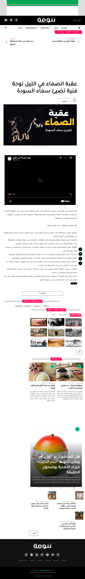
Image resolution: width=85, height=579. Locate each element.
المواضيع (55, 560)
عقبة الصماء (19, 306)
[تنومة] (42, 546)
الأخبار (68, 32)
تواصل (32, 560)
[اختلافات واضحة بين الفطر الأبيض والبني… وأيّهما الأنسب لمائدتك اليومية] (79, 495)
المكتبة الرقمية (31, 28)
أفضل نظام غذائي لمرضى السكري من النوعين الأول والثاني (39, 506)
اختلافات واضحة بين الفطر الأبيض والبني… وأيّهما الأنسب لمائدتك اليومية (66, 506)
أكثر (53, 315)
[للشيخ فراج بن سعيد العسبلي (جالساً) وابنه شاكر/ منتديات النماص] (56, 322)
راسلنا (20, 28)
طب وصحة (79, 383)
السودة (37, 306)
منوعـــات (61, 32)
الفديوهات (48, 560)
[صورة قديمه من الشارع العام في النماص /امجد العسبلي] (56, 342)
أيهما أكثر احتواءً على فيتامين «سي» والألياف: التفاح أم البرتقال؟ (67, 526)
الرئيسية (77, 20)
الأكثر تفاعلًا (62, 315)
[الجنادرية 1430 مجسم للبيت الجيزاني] (38, 332)
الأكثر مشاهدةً (75, 315)
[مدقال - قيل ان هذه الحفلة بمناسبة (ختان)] (73, 332)
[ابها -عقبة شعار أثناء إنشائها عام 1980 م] (38, 322)
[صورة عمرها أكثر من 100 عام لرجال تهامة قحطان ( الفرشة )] (73, 322)
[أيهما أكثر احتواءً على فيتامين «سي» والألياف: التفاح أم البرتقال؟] (79, 515)
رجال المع (27, 306)
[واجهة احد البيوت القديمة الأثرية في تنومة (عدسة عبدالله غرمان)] (56, 332)
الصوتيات (39, 560)
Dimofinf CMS (44, 570)
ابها (46, 306)
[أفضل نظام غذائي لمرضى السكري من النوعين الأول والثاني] (52, 495)
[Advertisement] (40, 65)
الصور (56, 28)
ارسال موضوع (23, 560)
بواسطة (64, 100)
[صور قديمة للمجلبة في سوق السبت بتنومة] (38, 342)
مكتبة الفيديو (45, 28)
